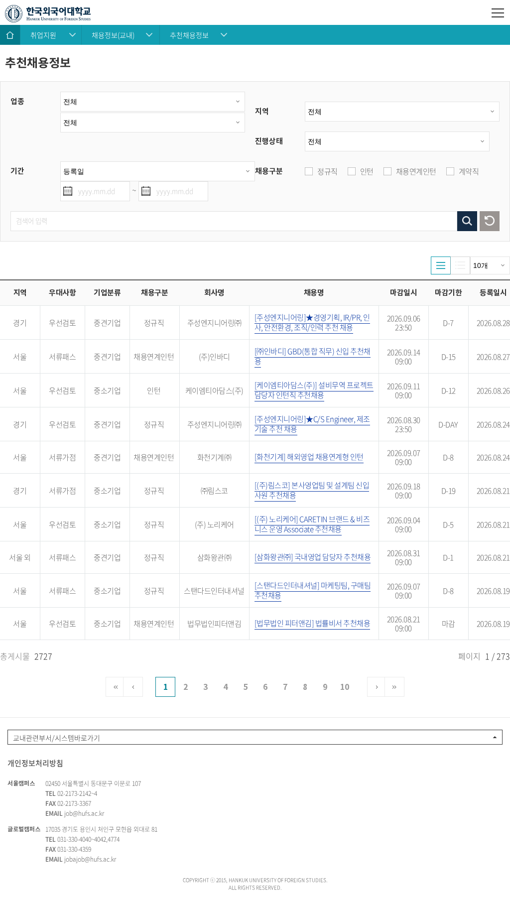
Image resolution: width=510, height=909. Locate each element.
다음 (377, 687)
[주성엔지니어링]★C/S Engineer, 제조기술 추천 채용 (312, 423)
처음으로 (116, 687)
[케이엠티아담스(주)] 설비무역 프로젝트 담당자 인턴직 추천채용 (314, 390)
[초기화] (490, 221)
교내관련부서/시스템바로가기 (56, 738)
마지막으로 (394, 687)
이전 (133, 687)
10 (344, 687)
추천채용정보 (189, 35)
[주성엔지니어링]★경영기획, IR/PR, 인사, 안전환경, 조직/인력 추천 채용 (312, 322)
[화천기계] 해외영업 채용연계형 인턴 (309, 456)
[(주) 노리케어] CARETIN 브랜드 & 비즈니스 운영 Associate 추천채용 (312, 524)
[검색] (467, 221)
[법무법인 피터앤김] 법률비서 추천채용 (313, 623)
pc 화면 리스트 (441, 265)
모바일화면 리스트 (460, 265)
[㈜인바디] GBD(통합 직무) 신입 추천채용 (313, 356)
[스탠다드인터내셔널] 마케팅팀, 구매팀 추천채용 (313, 590)
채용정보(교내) (113, 35)
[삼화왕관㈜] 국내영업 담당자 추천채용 (313, 556)
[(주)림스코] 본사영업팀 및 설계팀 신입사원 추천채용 (312, 490)
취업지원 (43, 35)
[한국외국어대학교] (255, 13)
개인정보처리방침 (35, 763)
